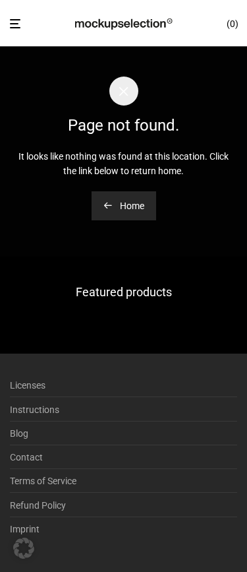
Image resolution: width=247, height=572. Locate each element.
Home (131, 206)
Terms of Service (43, 481)
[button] (23, 548)
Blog (19, 433)
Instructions (34, 409)
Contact (26, 457)
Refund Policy (38, 505)
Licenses (27, 385)
